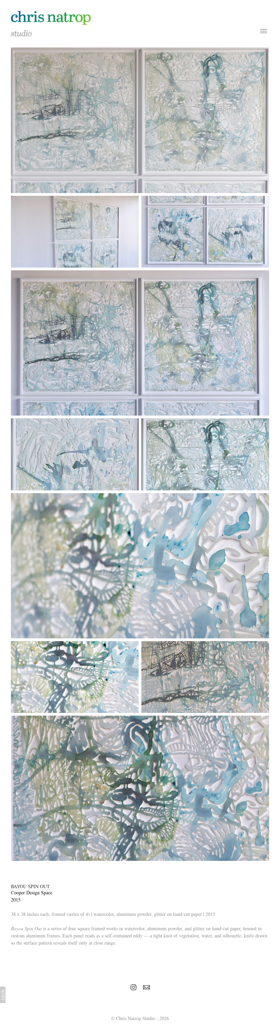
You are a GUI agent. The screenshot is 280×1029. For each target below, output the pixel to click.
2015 (15, 899)
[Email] (146, 987)
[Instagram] (133, 987)
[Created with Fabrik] (2, 995)
